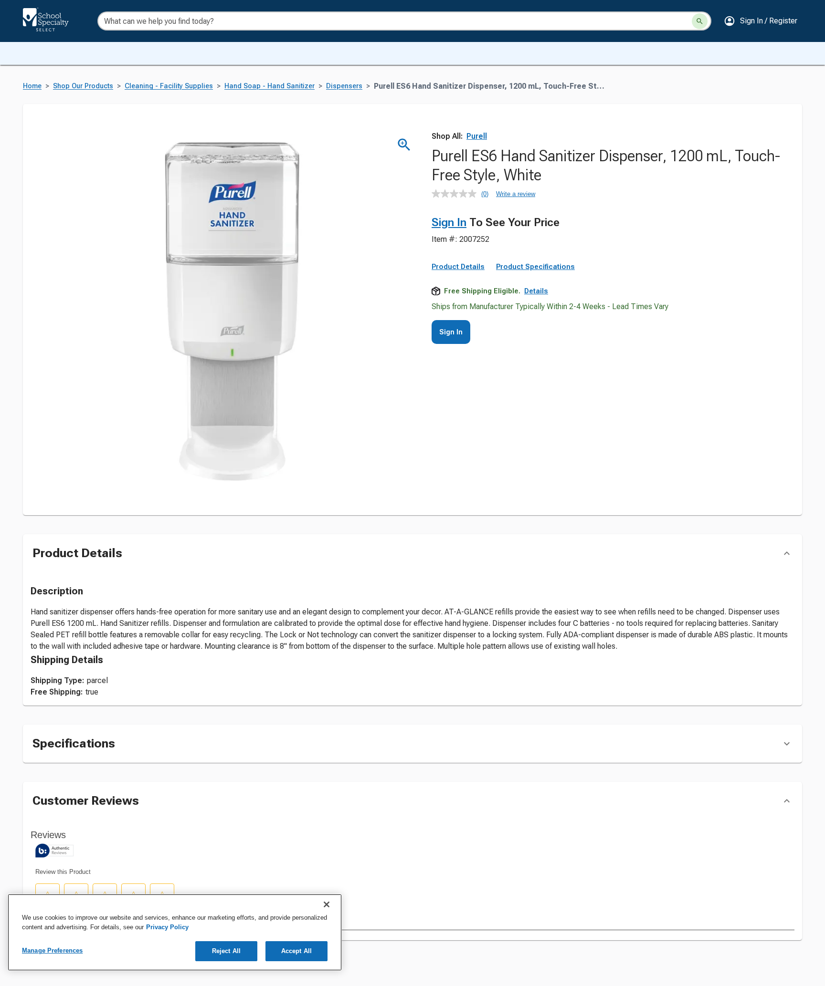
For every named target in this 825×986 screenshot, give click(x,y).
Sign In (449, 222)
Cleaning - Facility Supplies (169, 86)
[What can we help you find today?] (700, 21)
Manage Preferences (52, 950)
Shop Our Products (83, 86)
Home (32, 86)
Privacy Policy (167, 927)
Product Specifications (535, 266)
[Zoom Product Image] (404, 145)
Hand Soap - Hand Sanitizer (269, 86)
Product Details (458, 266)
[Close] (326, 904)
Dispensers (344, 86)
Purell (476, 136)
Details (536, 291)
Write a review (515, 193)
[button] (760, 21)
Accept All (296, 951)
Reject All (226, 951)
